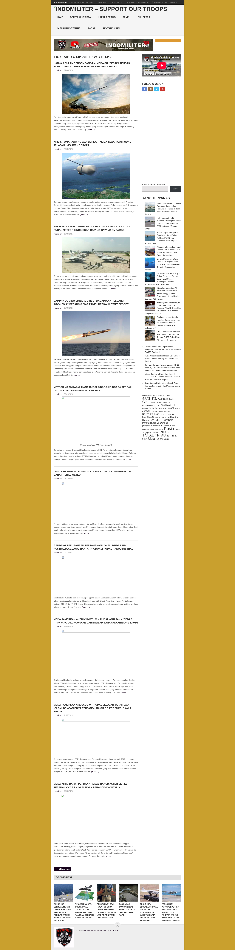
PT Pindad (165, 426)
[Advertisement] (162, 137)
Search (175, 189)
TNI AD (164, 432)
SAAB (177, 429)
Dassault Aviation (156, 402)
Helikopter (143, 17)
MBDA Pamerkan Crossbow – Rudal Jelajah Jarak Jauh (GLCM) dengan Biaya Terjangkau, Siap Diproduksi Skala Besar (92, 708)
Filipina (145, 408)
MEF (158, 420)
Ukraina (153, 438)
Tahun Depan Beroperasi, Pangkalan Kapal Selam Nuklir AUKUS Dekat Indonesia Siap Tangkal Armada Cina (162, 237)
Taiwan (155, 432)
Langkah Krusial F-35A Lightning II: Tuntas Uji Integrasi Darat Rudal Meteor (92, 473)
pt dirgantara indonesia (151, 426)
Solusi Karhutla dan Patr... (81, 2)
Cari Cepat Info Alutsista (153, 184)
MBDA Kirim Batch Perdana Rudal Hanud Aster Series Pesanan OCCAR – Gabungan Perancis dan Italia (90, 785)
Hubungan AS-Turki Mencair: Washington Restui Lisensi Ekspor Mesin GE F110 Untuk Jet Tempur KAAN (163, 223)
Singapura (146, 432)
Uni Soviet (164, 439)
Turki (174, 435)
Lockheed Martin (169, 417)
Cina (145, 401)
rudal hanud (159, 429)
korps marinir (167, 414)
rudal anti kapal (148, 429)
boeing (171, 399)
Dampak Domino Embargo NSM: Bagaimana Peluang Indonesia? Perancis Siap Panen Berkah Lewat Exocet (91, 302)
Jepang (177, 408)
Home (59, 17)
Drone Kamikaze (148, 405)
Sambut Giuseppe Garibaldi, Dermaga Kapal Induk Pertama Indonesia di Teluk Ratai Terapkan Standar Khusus (163, 208)
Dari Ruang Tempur (68, 28)
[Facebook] (144, 89)
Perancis (168, 420)
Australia (163, 398)
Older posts (64, 869)
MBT (152, 420)
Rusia (169, 428)
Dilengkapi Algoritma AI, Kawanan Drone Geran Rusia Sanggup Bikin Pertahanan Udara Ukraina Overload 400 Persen (162, 293)
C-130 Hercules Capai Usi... (166, 2)
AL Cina (166, 395)
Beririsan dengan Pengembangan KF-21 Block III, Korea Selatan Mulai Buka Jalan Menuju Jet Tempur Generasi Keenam (162, 367)
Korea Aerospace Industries (161, 411)
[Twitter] (156, 89)
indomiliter (58, 70)
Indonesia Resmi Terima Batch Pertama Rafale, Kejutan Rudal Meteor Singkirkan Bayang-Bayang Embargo (92, 228)
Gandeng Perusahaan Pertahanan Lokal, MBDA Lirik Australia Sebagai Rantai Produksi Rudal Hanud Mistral (93, 547)
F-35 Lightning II (167, 405)
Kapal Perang (107, 17)
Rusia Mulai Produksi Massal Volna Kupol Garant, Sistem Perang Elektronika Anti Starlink (162, 358)
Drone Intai (166, 402)
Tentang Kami (111, 28)
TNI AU (160, 435)
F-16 (157, 405)
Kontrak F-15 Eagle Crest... (110, 2)
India (151, 408)
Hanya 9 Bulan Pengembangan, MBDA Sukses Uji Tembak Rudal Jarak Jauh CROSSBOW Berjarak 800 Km (92, 65)
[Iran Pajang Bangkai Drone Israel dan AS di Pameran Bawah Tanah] (128, 893)
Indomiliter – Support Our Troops (100, 930)
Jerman (146, 411)
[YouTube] (162, 89)
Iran (164, 408)
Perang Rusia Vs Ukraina (155, 423)
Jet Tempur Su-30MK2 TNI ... (139, 2)
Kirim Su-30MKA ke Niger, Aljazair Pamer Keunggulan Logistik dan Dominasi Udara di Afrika (162, 386)
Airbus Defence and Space (152, 395)
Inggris (158, 408)
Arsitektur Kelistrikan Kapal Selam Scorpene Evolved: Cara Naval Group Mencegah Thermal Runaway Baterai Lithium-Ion (162, 278)
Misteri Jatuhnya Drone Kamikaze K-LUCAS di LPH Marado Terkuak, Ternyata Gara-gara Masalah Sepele (162, 377)
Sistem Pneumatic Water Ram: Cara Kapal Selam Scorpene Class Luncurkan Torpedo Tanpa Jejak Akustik (162, 264)
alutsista (149, 398)
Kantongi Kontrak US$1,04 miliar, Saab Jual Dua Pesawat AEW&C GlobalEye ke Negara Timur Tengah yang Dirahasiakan (163, 308)
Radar (92, 28)
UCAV (144, 439)
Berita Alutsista (80, 17)
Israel (171, 408)
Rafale (172, 426)
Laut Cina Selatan (151, 417)
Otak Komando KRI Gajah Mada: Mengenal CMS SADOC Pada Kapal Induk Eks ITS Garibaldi (163, 349)
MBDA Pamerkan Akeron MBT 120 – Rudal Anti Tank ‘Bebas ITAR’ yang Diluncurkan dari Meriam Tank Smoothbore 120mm (96, 621)
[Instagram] (150, 89)
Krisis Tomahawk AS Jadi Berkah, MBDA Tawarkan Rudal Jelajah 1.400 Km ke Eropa (92, 143)
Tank (126, 17)
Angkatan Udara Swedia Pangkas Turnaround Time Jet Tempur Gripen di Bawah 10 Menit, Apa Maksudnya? (162, 322)
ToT (169, 436)
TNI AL (148, 435)
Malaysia (145, 420)
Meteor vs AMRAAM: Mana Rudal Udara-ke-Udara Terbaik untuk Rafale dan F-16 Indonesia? (93, 389)
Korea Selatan (150, 414)
